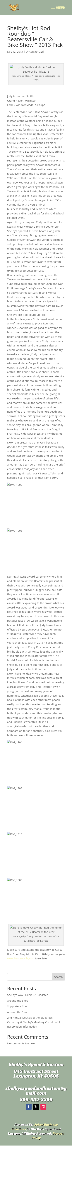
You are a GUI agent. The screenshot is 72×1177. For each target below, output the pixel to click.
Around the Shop (17, 1000)
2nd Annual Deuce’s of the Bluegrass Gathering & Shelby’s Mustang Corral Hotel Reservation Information (33, 1022)
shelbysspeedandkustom (33, 1088)
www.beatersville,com (20, 958)
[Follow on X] (36, 1107)
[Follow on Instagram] (43, 1107)
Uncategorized (35, 51)
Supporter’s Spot (17, 1006)
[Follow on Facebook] (29, 1107)
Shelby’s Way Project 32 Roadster (27, 995)
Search (58, 977)
